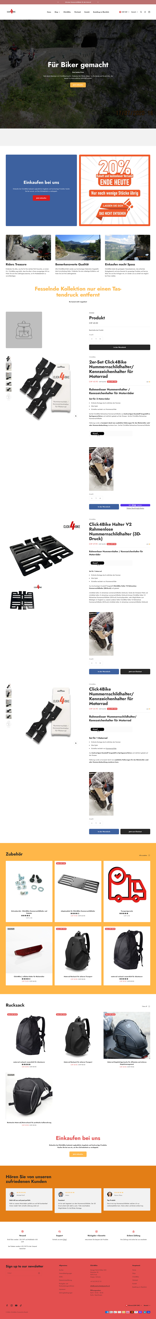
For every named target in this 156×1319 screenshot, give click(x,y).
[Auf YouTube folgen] (16, 1305)
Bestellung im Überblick (101, 12)
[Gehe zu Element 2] (9, 367)
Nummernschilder (111, 748)
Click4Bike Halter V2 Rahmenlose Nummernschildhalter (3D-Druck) (115, 531)
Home (49, 12)
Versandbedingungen (65, 1273)
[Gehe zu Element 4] (9, 384)
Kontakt (87, 12)
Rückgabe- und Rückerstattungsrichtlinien (66, 1285)
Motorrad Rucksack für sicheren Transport (78, 976)
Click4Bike (67, 12)
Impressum (62, 1289)
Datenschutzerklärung (65, 1280)
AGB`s (61, 1277)
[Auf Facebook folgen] (7, 1305)
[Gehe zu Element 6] (9, 397)
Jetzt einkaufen (78, 85)
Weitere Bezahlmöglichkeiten (135, 508)
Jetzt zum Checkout (135, 672)
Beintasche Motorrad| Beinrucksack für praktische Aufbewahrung (29, 1122)
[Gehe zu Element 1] (9, 359)
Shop (56, 12)
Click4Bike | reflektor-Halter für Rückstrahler (29, 976)
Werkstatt (77, 12)
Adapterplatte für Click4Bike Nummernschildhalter (78, 911)
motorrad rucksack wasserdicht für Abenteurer (127, 976)
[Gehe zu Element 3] (9, 376)
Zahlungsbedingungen (65, 1293)
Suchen (61, 1270)
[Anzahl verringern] (91, 339)
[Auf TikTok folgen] (21, 1305)
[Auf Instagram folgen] (11, 1305)
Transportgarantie (127, 911)
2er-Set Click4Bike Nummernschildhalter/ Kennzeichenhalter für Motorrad (111, 369)
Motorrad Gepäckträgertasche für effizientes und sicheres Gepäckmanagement (126, 1063)
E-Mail (65, 1239)
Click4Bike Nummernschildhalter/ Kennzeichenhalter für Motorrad (111, 696)
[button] (25, 916)
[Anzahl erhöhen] (100, 339)
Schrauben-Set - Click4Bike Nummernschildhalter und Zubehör (29, 912)
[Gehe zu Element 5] (9, 389)
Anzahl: (91, 335)
